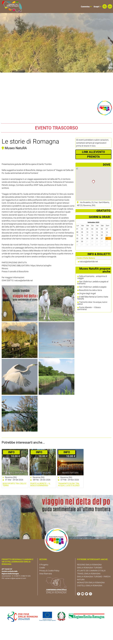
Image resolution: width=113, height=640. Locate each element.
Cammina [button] (85, 6)
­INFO (11, 452)
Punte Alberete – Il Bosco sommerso (89, 308)
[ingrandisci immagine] (20, 303)
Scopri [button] (97, 6)
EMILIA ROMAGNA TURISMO (89, 567)
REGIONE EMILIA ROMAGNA (89, 564)
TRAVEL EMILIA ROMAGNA (88, 573)
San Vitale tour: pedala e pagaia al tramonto (92, 283)
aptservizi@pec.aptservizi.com (15, 578)
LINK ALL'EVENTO (93, 152)
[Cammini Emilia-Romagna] (11, 6)
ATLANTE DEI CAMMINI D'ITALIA (91, 570)
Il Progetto (43, 564)
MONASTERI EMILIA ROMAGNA (91, 582)
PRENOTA (93, 156)
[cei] (56, 585)
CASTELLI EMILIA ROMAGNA (89, 585)
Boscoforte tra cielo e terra (90, 290)
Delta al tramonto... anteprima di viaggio (92, 277)
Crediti (42, 567)
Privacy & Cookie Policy (49, 570)
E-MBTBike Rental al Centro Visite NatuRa (92, 298)
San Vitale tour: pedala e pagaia (92, 287)
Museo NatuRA (15, 472)
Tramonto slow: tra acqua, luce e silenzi (92, 303)
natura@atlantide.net (89, 261)
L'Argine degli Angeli (87, 293)
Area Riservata (45, 573)
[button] (104, 6)
